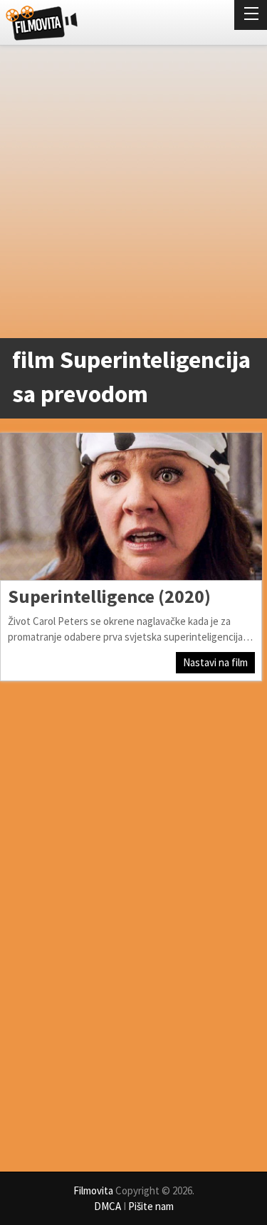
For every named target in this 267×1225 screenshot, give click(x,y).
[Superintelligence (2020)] (131, 506)
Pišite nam (151, 1206)
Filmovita (93, 1190)
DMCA (107, 1206)
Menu (250, 15)
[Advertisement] (133, 194)
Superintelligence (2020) (109, 596)
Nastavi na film (215, 662)
